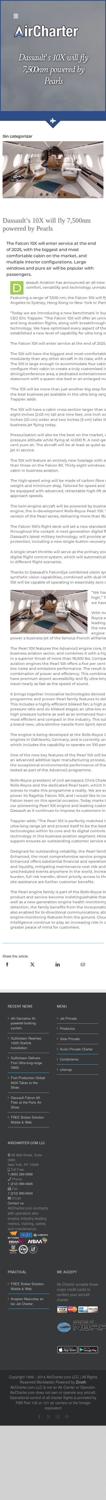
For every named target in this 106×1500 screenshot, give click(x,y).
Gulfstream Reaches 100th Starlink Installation (26, 1043)
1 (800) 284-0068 (20, 1174)
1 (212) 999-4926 (20, 1183)
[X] (32, 970)
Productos (67, 1028)
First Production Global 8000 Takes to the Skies (28, 1082)
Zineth (81, 1382)
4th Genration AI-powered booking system (23, 1023)
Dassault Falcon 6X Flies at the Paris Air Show (26, 1102)
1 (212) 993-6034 (20, 1193)
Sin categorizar (17, 136)
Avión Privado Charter (76, 1049)
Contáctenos (69, 1059)
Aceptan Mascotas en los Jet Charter (27, 1301)
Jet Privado (68, 1018)
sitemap (66, 1069)
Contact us (16, 1203)
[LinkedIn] (57, 970)
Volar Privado (70, 1038)
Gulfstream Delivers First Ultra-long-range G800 (26, 1063)
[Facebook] (7, 970)
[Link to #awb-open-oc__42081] (52, 16)
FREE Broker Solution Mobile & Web (27, 1120)
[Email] (82, 970)
